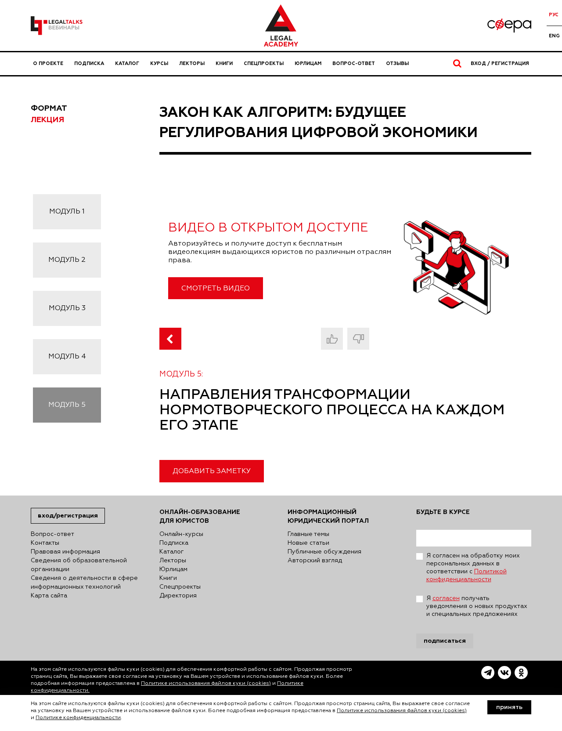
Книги (224, 63)
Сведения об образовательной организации (79, 564)
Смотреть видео (215, 288)
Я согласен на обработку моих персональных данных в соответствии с (473, 568)
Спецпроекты (264, 63)
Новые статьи (308, 543)
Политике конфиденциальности (78, 717)
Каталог (127, 63)
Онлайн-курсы (181, 534)
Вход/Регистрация (68, 515)
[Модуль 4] (170, 339)
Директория (178, 596)
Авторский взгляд (315, 560)
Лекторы (192, 63)
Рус (553, 15)
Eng (554, 36)
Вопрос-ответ (353, 63)
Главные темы (308, 534)
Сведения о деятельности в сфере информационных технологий (84, 582)
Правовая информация (65, 552)
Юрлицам (308, 63)
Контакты (45, 543)
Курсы (159, 63)
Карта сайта (49, 596)
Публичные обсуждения (324, 552)
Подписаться (445, 640)
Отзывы (397, 63)
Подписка (89, 63)
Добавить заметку (212, 471)
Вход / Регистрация (500, 63)
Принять (509, 707)
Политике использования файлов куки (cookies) (206, 683)
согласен (446, 598)
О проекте (48, 63)
